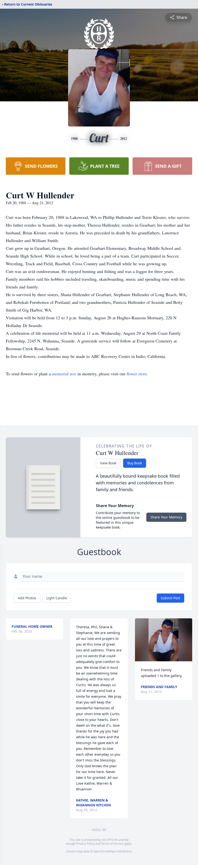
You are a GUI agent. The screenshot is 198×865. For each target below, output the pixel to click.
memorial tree (64, 374)
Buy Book (134, 463)
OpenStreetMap (104, 851)
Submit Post (170, 598)
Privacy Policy (85, 844)
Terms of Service (112, 844)
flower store (137, 374)
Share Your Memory (166, 517)
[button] (163, 639)
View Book (108, 463)
